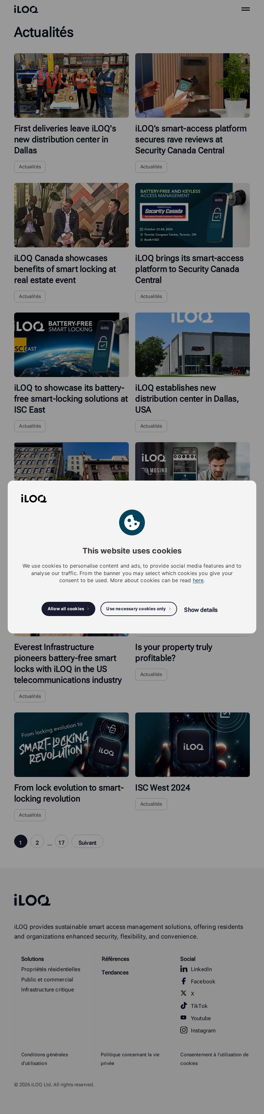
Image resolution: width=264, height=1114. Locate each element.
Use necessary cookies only (136, 608)
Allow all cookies (66, 608)
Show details (201, 609)
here (198, 580)
